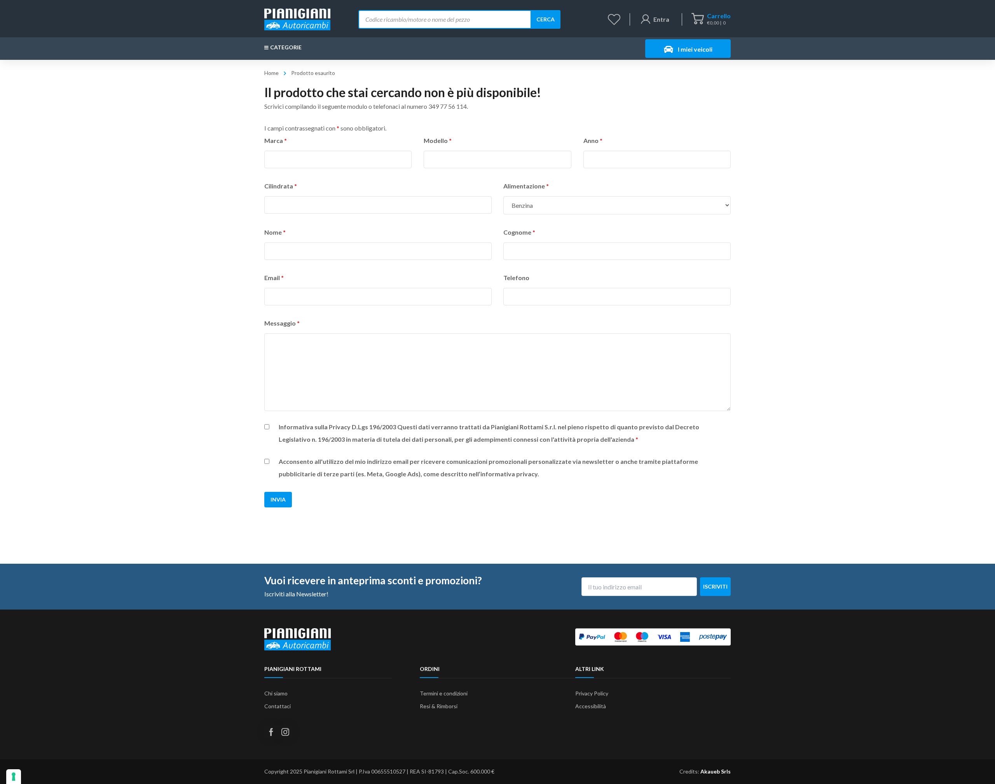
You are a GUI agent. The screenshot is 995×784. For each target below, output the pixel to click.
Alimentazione (526, 186)
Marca (275, 140)
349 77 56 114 (447, 106)
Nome (275, 232)
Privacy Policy (591, 693)
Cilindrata (280, 186)
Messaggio (282, 323)
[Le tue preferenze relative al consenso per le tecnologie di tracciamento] (13, 776)
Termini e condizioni (444, 693)
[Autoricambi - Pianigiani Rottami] (297, 18)
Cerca (545, 19)
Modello (438, 140)
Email (274, 277)
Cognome (519, 232)
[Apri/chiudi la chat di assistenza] (974, 764)
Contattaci (277, 706)
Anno (592, 140)
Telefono (516, 277)
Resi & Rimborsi (438, 706)
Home (271, 73)
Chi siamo (276, 693)
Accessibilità (590, 706)
